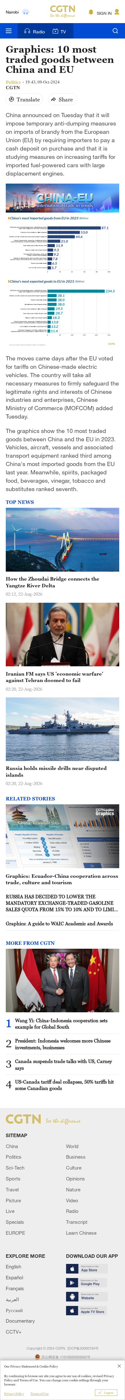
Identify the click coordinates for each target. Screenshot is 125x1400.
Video (72, 1200)
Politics (13, 1157)
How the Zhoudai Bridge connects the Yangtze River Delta (52, 582)
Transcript (77, 1222)
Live (10, 1211)
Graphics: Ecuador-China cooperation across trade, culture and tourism (62, 879)
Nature (73, 1189)
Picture (13, 1200)
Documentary (20, 1321)
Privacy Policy (14, 1394)
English (13, 1266)
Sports (13, 1178)
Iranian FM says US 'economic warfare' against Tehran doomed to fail (54, 677)
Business (76, 1157)
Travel (12, 1189)
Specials (15, 1222)
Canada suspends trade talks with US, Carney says (63, 1064)
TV (63, 31)
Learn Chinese (81, 1233)
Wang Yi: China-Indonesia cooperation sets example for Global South (61, 1023)
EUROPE (15, 1233)
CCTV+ (13, 1332)
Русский (14, 1310)
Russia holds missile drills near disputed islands (56, 771)
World (72, 1146)
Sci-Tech (15, 1168)
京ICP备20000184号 (83, 1348)
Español (14, 1277)
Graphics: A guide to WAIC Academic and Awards (59, 923)
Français (15, 1288)
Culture (73, 1168)
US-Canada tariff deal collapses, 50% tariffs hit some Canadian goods (64, 1085)
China (12, 1146)
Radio (39, 31)
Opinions (75, 1178)
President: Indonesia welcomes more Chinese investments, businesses (63, 1044)
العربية (12, 1299)
